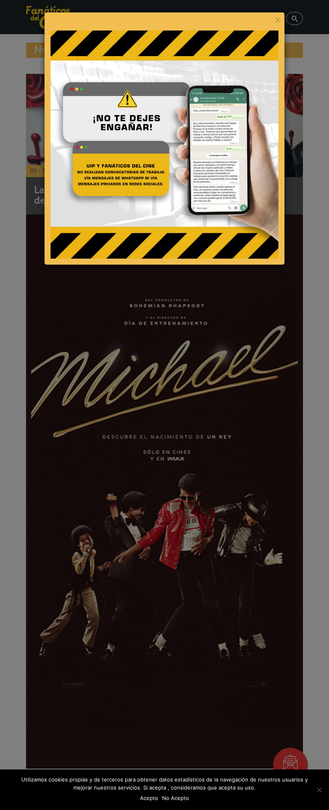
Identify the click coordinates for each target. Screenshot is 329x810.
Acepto (149, 798)
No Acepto (175, 798)
